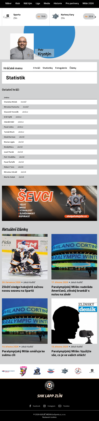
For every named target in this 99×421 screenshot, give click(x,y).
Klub (17, 3)
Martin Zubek (9, 177)
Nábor (8, 3)
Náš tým (28, 3)
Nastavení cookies (49, 417)
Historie (58, 3)
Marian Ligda (9, 142)
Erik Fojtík (8, 116)
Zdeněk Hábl (9, 121)
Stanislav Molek (10, 101)
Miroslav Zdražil (10, 172)
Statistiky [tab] (48, 68)
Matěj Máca (9, 147)
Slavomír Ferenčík (11, 111)
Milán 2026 (88, 3)
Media (47, 3)
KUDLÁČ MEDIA (45, 414)
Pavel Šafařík (9, 162)
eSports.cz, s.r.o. (59, 414)
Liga (38, 3)
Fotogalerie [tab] (61, 68)
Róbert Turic (9, 167)
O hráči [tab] (36, 68)
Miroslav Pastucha (11, 106)
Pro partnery (72, 3)
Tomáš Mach (9, 131)
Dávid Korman (9, 136)
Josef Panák (9, 152)
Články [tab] (73, 68)
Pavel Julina (9, 126)
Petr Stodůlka (9, 157)
